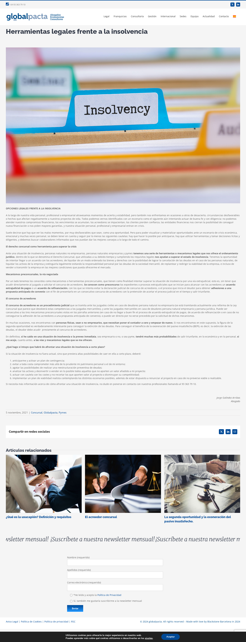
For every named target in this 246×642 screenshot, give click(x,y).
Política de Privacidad (109, 595)
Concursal (36, 412)
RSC (73, 621)
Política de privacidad (56, 621)
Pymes (62, 412)
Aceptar (170, 636)
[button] (8, 489)
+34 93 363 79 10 (17, 4)
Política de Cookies (31, 621)
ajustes (149, 638)
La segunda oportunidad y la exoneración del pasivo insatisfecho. (202, 483)
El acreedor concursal (123, 483)
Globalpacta (50, 412)
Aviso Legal (12, 621)
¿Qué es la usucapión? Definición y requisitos (43, 483)
